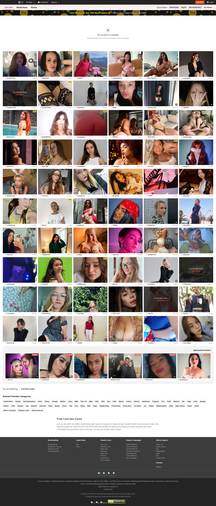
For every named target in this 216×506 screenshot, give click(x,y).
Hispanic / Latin (23, 410)
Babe (91, 401)
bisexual (34, 406)
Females (29, 2)
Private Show (116, 406)
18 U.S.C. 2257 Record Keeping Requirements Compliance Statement (102, 484)
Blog (77, 444)
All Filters (208, 7)
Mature (121, 401)
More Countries (105, 460)
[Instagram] (105, 474)
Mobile (151, 406)
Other (95, 406)
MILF (97, 401)
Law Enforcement (115, 481)
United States (174, 7)
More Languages (131, 458)
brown (64, 406)
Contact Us (159, 444)
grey (76, 406)
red (70, 406)
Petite (40, 401)
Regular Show (104, 406)
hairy (195, 401)
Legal (157, 453)
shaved (6, 406)
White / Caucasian (10, 410)
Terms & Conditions (44, 481)
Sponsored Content (202, 350)
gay (27, 406)
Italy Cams (103, 451)
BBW (76, 401)
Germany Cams (105, 447)
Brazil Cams (104, 449)
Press (78, 447)
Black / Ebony (180, 406)
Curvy (70, 401)
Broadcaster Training (54, 447)
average (202, 401)
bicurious (43, 406)
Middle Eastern (161, 406)
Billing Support (160, 451)
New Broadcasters (195, 7)
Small (169, 401)
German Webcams (132, 447)
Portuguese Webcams (133, 451)
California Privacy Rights (100, 481)
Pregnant (155, 401)
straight (20, 406)
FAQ (157, 449)
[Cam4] (8, 2)
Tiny (162, 401)
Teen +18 (84, 401)
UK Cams (103, 456)
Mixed (197, 406)
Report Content (160, 447)
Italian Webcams (131, 453)
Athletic (62, 401)
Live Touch (137, 406)
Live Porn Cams (28, 389)
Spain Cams (104, 453)
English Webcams (131, 444)
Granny (128, 401)
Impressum (159, 481)
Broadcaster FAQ (53, 449)
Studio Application (53, 451)
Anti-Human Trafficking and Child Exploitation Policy (138, 481)
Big (183, 401)
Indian (189, 406)
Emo (108, 401)
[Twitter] (110, 474)
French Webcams (131, 456)
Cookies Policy (160, 458)
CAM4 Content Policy (171, 481)
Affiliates (159, 467)
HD (145, 406)
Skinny (47, 401)
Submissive (146, 401)
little (13, 406)
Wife (103, 401)
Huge (189, 401)
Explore (54, 2)
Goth (114, 401)
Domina (136, 401)
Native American (37, 410)
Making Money (52, 444)
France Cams (104, 458)
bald (88, 406)
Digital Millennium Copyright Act (108, 487)
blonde (57, 406)
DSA (157, 456)
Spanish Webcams (132, 449)
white (83, 406)
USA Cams (103, 444)
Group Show (127, 406)
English (183, 7)
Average (54, 401)
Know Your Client (130, 484)
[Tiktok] (100, 474)
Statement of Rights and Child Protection (78, 481)
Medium (176, 401)
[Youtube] (115, 474)
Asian (171, 406)
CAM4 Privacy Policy (58, 481)
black (50, 406)
